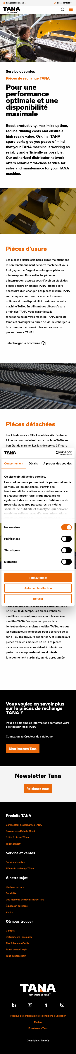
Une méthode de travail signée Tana (25, 899)
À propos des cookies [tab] (57, 463)
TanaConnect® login (16, 949)
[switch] (66, 539)
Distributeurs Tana (23, 748)
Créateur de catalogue (38, 736)
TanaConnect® (13, 843)
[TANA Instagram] (62, 1005)
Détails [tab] (33, 463)
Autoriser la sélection (38, 588)
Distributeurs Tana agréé (19, 937)
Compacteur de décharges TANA (24, 825)
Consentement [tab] (13, 463)
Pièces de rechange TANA (20, 868)
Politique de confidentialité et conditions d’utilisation (38, 1015)
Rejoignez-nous (38, 788)
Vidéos (9, 912)
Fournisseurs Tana (38, 1028)
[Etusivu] (13, 10)
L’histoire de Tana (15, 887)
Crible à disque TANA (17, 837)
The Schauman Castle (17, 943)
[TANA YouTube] (30, 1005)
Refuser (38, 598)
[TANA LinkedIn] (13, 1005)
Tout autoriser (38, 577)
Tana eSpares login (16, 955)
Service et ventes (20, 71)
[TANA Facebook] (46, 1005)
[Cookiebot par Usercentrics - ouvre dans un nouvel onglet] (55, 453)
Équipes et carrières (16, 906)
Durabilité (11, 893)
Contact (10, 930)
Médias (38, 1022)
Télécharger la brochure (23, 343)
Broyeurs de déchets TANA (20, 831)
